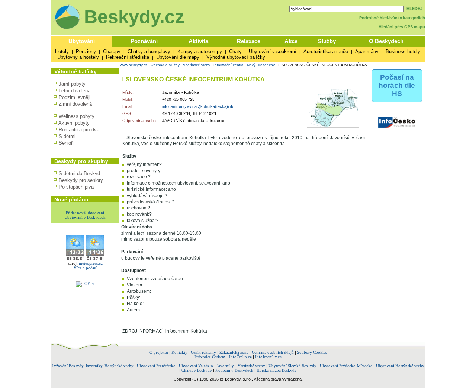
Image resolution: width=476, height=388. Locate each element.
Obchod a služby (165, 65)
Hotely (62, 51)
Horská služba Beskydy (277, 370)
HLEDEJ (414, 8)
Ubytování (81, 41)
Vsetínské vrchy (196, 65)
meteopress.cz (91, 263)
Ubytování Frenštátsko (156, 365)
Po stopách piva (76, 187)
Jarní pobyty (72, 84)
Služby (327, 41)
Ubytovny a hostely (78, 57)
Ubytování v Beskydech (85, 217)
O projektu (158, 352)
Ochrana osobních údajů (273, 352)
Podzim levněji (74, 97)
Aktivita (198, 41)
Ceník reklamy (203, 352)
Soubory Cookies (312, 352)
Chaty (235, 51)
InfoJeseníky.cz (268, 357)
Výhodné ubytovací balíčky (235, 57)
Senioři (66, 143)
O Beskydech (386, 41)
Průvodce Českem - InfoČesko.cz (223, 357)
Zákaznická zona (233, 352)
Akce (291, 41)
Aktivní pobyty (74, 123)
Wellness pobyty (76, 116)
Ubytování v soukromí (272, 51)
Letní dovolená (74, 90)
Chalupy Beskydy (196, 370)
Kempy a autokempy (199, 51)
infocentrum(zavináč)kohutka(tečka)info (198, 106)
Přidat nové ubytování (85, 213)
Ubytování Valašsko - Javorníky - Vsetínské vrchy (222, 365)
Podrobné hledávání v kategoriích (392, 18)
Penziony (86, 51)
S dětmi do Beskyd (79, 173)
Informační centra (228, 65)
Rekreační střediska (127, 57)
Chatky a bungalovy (149, 51)
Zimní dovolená (75, 104)
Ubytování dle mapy (177, 57)
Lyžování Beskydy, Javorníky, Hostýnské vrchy (93, 365)
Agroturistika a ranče (325, 51)
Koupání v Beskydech (234, 370)
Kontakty (179, 352)
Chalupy (111, 51)
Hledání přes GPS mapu (402, 27)
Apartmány (367, 51)
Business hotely (403, 51)
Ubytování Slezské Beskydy (292, 365)
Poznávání (144, 41)
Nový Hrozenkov (261, 65)
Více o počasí (85, 268)
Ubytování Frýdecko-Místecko (346, 365)
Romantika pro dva (79, 129)
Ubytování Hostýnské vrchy (400, 365)
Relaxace (248, 41)
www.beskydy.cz (133, 65)
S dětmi (67, 136)
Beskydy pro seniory (81, 180)
